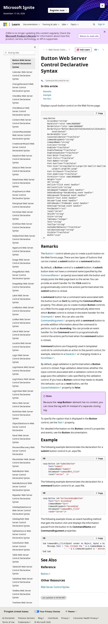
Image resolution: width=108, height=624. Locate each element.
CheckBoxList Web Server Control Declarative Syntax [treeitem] (21, 111)
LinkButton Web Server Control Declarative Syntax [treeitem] (23, 311)
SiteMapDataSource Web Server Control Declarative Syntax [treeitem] (21, 510)
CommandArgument (52, 320)
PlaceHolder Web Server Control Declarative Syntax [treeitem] (23, 462)
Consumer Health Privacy (85, 618)
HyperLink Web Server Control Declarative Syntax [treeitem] (22, 251)
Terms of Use (8, 622)
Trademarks (23, 622)
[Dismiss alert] (102, 5)
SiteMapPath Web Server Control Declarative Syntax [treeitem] (21, 522)
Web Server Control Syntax (58, 49)
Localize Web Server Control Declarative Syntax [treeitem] (21, 346)
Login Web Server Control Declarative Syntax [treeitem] (21, 358)
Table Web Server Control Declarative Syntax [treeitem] (21, 558)
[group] (73, 178)
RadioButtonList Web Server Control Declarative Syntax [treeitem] (22, 486)
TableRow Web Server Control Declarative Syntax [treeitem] (22, 582)
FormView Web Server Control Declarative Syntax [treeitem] (22, 215)
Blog (40, 618)
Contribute (53, 618)
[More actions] (103, 49)
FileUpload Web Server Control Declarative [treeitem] (23, 205)
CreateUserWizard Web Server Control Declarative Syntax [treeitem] (23, 147)
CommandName (49, 275)
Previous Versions (26, 618)
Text (60, 422)
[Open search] (94, 24)
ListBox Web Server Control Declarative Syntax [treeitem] (21, 323)
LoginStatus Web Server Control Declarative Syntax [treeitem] (23, 382)
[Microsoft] (5, 24)
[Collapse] (34, 47)
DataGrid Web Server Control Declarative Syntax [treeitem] (22, 159)
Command (46, 316)
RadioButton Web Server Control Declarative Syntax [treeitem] (21, 474)
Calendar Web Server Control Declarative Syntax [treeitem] (22, 75)
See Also (47, 98)
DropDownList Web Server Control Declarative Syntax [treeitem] (21, 195)
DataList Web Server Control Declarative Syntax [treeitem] (21, 171)
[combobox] (19, 53)
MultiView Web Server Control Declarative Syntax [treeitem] (22, 415)
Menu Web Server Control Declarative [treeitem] (21, 405)
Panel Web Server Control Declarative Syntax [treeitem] (21, 439)
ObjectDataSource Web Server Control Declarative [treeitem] (23, 427)
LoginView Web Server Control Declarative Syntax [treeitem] (22, 394)
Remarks (47, 91)
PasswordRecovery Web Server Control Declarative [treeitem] (23, 450)
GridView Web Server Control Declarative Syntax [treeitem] (22, 227)
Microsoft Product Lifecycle (21, 36)
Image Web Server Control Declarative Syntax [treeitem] (21, 263)
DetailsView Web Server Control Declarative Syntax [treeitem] (23, 183)
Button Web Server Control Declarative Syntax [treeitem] (21, 63)
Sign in (101, 24)
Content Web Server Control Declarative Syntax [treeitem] (21, 123)
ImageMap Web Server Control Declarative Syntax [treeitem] (23, 287)
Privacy (64, 618)
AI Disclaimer (8, 618)
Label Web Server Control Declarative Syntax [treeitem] (21, 299)
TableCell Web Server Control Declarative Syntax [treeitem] (22, 570)
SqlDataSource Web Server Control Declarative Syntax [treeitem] (21, 534)
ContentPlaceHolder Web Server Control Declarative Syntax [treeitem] (21, 135)
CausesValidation (50, 387)
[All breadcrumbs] (43, 49)
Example (47, 95)
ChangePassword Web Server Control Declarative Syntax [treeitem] (22, 87)
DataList (70, 354)
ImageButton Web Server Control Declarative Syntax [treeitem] (21, 275)
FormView (46, 357)
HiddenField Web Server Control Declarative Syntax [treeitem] (23, 239)
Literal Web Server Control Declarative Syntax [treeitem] (21, 335)
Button (49, 253)
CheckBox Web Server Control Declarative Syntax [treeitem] (22, 99)
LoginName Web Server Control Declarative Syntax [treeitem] (23, 370)
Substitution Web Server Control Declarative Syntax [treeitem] (21, 546)
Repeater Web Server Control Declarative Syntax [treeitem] (22, 498)
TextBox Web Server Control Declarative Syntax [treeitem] (21, 594)
